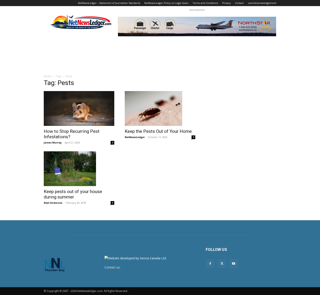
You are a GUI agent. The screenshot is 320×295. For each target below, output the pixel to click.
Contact (239, 3)
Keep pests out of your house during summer (73, 194)
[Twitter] (221, 263)
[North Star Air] (197, 26)
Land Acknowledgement (262, 3)
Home (47, 76)
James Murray (53, 142)
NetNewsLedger (135, 137)
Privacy (226, 3)
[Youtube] (233, 263)
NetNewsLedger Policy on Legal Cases (166, 3)
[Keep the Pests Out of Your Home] (160, 108)
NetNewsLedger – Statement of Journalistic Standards (109, 3)
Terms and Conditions (205, 3)
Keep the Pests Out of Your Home (158, 131)
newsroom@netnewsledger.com (144, 267)
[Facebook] (210, 263)
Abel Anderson (53, 202)
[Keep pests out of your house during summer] (79, 168)
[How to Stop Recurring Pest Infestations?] (79, 108)
